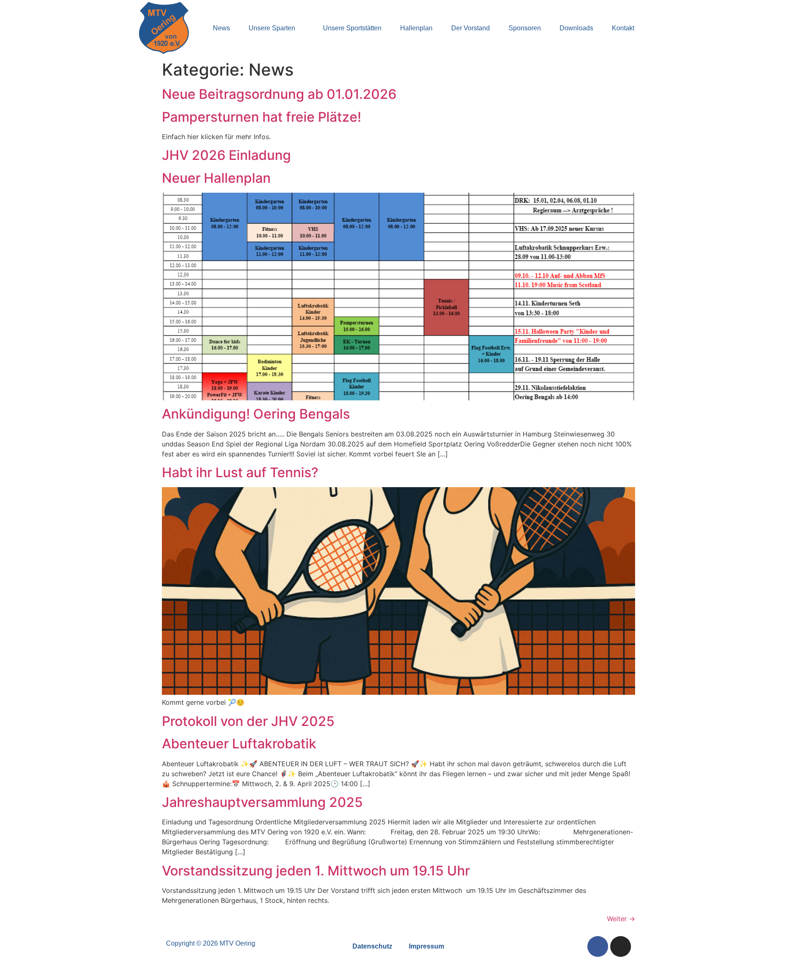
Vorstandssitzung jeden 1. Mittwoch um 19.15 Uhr (316, 871)
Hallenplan (416, 28)
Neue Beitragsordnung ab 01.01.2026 (279, 94)
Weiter (621, 918)
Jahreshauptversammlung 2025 (262, 802)
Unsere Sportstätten (352, 28)
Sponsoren (525, 28)
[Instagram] (620, 946)
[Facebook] (597, 946)
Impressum (426, 946)
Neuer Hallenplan (216, 178)
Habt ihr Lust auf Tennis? (240, 472)
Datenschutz (372, 946)
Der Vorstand (470, 28)
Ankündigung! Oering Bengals (256, 414)
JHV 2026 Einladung (226, 155)
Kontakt (623, 28)
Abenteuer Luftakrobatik (239, 743)
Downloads (576, 28)
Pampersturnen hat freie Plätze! (261, 117)
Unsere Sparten (272, 28)
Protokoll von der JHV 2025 (248, 721)
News (221, 28)
